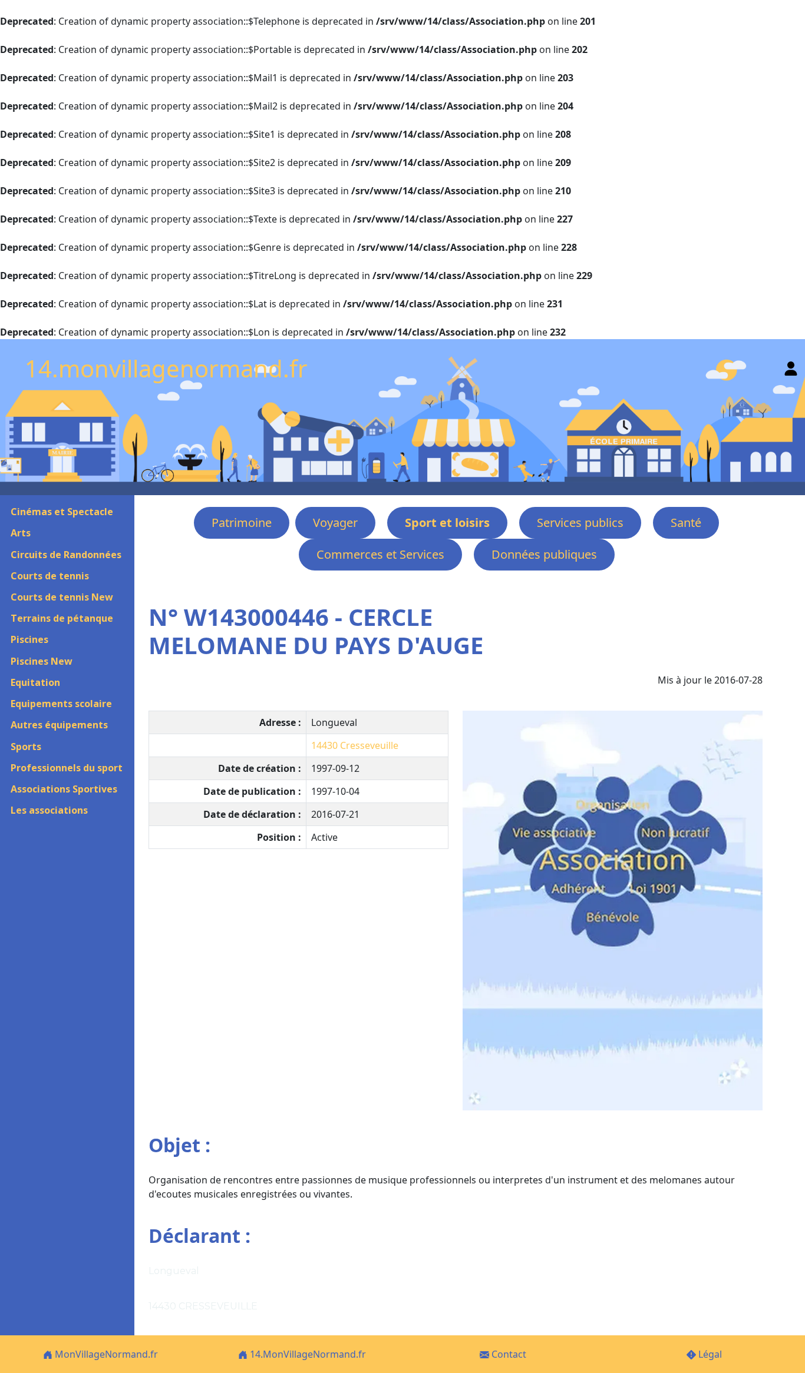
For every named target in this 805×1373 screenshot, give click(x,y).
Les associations (49, 810)
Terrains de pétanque (62, 618)
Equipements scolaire (61, 703)
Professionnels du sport (67, 767)
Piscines (29, 639)
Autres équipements (59, 724)
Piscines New (41, 661)
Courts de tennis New (62, 597)
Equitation (35, 682)
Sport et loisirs (447, 522)
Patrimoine (242, 522)
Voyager (335, 522)
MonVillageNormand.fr (105, 1354)
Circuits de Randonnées (66, 554)
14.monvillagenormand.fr (166, 368)
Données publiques (544, 554)
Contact (507, 1354)
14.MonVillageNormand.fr (307, 1354)
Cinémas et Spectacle (62, 511)
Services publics (580, 522)
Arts (21, 532)
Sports (26, 746)
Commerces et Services (380, 554)
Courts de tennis (50, 575)
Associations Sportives (64, 788)
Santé (686, 522)
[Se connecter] (791, 366)
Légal (709, 1354)
